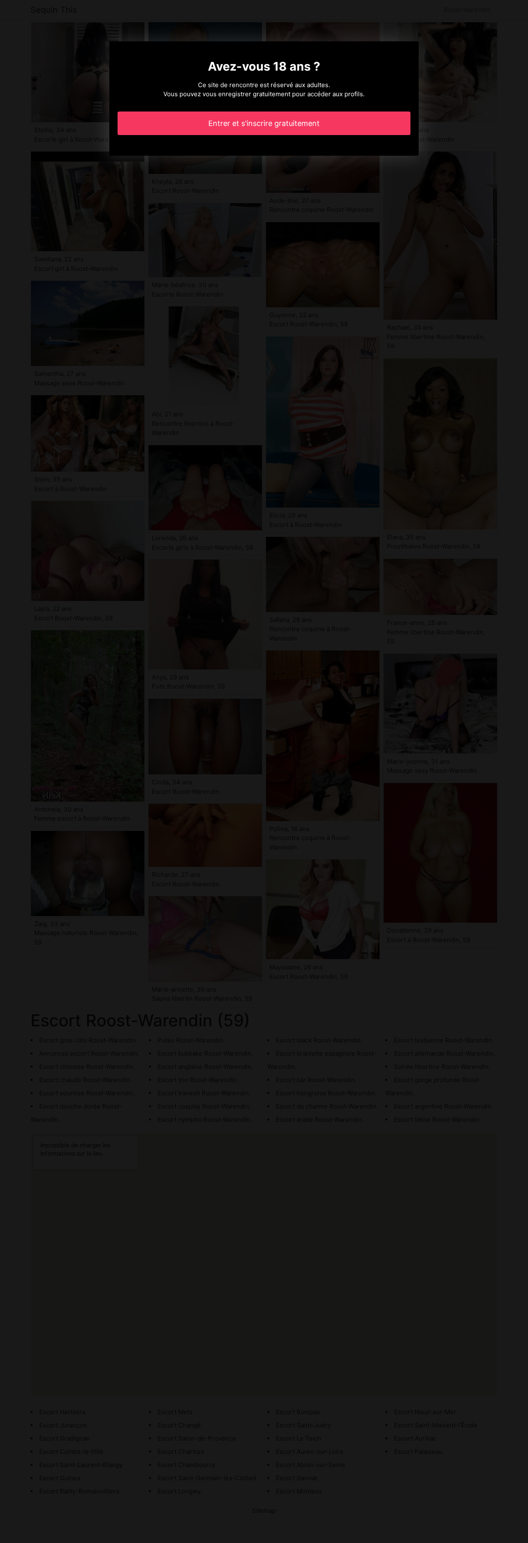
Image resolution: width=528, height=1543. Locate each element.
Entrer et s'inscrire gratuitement (264, 123)
